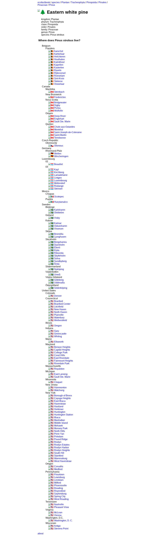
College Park (60, 352)
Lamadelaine (60, 175)
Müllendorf (59, 183)
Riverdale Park (61, 363)
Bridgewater (60, 102)
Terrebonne (60, 138)
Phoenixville (60, 485)
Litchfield (58, 306)
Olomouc (58, 145)
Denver (58, 296)
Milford (57, 482)
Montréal (58, 129)
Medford (58, 469)
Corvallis (58, 466)
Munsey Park (60, 428)
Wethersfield (60, 320)
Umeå (57, 274)
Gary (56, 331)
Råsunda (58, 253)
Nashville (59, 504)
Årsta (56, 264)
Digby (57, 105)
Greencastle (60, 333)
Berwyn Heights (62, 347)
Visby (57, 218)
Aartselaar (59, 54)
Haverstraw (60, 404)
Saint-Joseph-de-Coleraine (68, 132)
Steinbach (59, 92)
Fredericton (60, 97)
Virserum (58, 228)
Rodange (59, 186)
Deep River (60, 116)
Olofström (59, 212)
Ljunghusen (60, 236)
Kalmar (57, 223)
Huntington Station (63, 414)
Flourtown (59, 474)
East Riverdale (61, 358)
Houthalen (59, 59)
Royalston (59, 369)
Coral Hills (59, 355)
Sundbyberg (60, 261)
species (56, 2)
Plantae (65, 2)
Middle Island (61, 423)
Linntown (58, 480)
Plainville (59, 315)
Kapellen (58, 65)
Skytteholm (59, 255)
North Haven (60, 312)
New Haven (60, 309)
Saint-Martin (60, 135)
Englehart (59, 119)
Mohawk (58, 425)
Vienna (57, 515)
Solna (57, 258)
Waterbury (59, 317)
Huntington (59, 412)
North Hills (59, 431)
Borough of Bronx (63, 395)
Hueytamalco (61, 202)
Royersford (59, 491)
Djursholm (59, 245)
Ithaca (57, 417)
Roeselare (59, 76)
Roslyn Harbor (61, 447)
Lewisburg (59, 477)
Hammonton (60, 387)
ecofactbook (44, 2)
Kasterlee (59, 67)
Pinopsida (92, 2)
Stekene (58, 81)
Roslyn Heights (62, 450)
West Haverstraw (62, 461)
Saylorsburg (60, 493)
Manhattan (59, 420)
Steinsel (58, 188)
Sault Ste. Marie (62, 121)
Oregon (58, 325)
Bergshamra (60, 242)
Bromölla (58, 234)
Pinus (52, 5)
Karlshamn (59, 210)
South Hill (59, 453)
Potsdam (58, 436)
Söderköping (60, 288)
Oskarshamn (60, 226)
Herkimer (58, 409)
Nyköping (59, 269)
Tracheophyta (78, 2)
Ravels (57, 70)
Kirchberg (59, 172)
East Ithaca (59, 401)
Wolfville (58, 110)
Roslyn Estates (61, 445)
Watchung (59, 390)
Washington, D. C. (63, 520)
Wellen (57, 153)
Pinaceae (42, 5)
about (40, 533)
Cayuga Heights (62, 398)
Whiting (58, 336)
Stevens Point (61, 528)
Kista (56, 250)
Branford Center (62, 304)
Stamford (58, 455)
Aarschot (58, 51)
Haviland (58, 406)
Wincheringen (61, 156)
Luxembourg (60, 180)
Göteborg (59, 280)
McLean (58, 512)
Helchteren (59, 56)
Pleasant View (61, 507)
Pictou (57, 108)
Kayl (56, 169)
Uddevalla (59, 282)
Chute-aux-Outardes (64, 127)
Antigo (57, 526)
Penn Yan (59, 434)
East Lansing (60, 374)
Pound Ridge (61, 439)
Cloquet (58, 382)
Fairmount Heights (63, 360)
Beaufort (58, 164)
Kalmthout (59, 62)
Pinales (102, 2)
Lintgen (58, 178)
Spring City (59, 496)
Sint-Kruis (59, 78)
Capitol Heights (62, 350)
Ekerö (57, 247)
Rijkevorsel (60, 73)
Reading (58, 488)
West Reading (61, 499)
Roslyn (57, 442)
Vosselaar (59, 84)
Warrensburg (60, 458)
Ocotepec (59, 196)
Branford (58, 301)
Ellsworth (59, 342)
